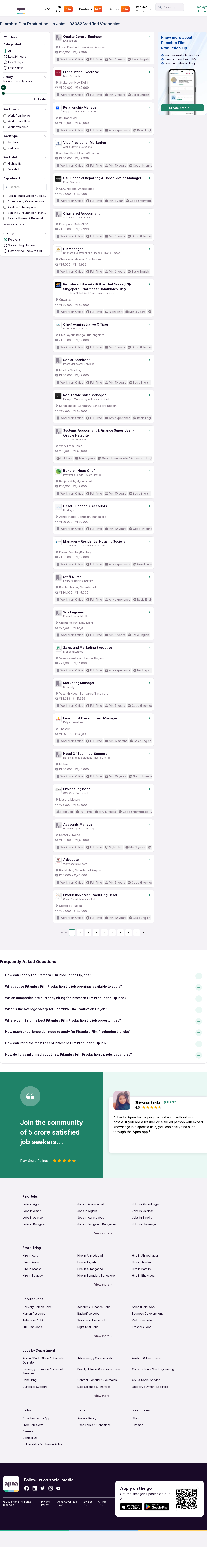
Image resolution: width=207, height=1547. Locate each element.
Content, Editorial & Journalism (97, 1380)
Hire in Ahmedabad (90, 1255)
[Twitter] (42, 1488)
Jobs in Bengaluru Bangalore (96, 1224)
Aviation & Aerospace (146, 1358)
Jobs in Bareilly (142, 1217)
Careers (28, 1431)
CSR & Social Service (146, 1380)
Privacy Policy (87, 1418)
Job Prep (63, 9)
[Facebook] (26, 1488)
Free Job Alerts (33, 1425)
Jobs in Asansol (33, 1217)
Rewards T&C (87, 1503)
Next (145, 932)
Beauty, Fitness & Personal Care (98, 1369)
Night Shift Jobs (87, 1327)
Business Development (147, 1313)
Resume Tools (141, 9)
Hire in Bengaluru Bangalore (96, 1275)
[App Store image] (131, 1506)
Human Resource (34, 1313)
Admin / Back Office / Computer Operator (44, 1360)
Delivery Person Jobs (37, 1307)
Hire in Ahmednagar (145, 1255)
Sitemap (138, 1425)
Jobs (42, 9)
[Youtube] (58, 1488)
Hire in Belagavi (33, 1275)
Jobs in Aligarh (87, 1211)
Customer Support (35, 1386)
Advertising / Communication (96, 1358)
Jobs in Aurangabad (90, 1217)
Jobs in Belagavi (34, 1224)
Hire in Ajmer (31, 1262)
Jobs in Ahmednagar (145, 1204)
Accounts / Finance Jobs (93, 1307)
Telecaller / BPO (33, 1320)
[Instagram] (50, 1488)
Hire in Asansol (32, 1269)
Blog (136, 1418)
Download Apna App (36, 1418)
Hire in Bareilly (141, 1269)
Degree (118, 9)
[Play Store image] (158, 1506)
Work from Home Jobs (92, 1320)
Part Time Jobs (142, 1320)
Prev (64, 932)
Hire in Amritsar (142, 1262)
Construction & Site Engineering (153, 1369)
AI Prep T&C (102, 1503)
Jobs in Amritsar (142, 1211)
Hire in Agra (30, 1255)
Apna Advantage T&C (67, 1503)
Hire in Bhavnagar (144, 1275)
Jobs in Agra (31, 1204)
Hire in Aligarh (86, 1262)
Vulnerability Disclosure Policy (43, 1444)
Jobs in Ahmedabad (90, 1204)
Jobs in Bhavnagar (144, 1224)
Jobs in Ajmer (32, 1211)
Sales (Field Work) (144, 1307)
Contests (90, 9)
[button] (182, 73)
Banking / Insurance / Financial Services (43, 1371)
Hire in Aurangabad (90, 1269)
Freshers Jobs (141, 1327)
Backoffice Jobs (88, 1313)
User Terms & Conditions (94, 1425)
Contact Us (30, 1437)
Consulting (30, 1380)
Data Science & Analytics (93, 1386)
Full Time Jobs (32, 1327)
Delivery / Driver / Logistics (150, 1386)
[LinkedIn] (34, 1488)
